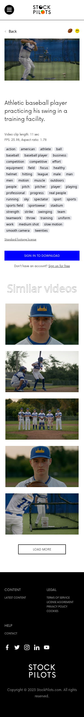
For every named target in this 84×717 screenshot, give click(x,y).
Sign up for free (59, 265)
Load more (42, 549)
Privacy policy (57, 606)
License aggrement (60, 602)
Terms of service (58, 597)
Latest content (15, 597)
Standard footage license (20, 239)
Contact (10, 633)
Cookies (52, 611)
